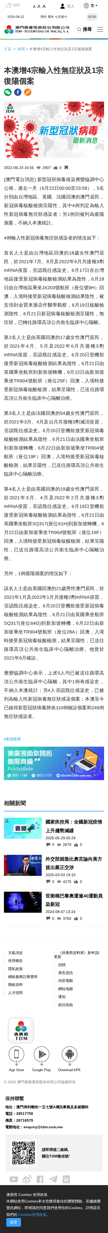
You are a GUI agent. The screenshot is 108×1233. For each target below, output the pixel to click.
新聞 (21, 49)
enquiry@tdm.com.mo (43, 1127)
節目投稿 (65, 1005)
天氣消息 (15, 953)
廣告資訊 (65, 973)
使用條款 (15, 961)
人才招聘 (15, 993)
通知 (62, 997)
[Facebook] (40, 1179)
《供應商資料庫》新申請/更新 (77, 955)
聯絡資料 (15, 984)
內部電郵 (65, 981)
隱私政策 (15, 969)
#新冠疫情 (12, 739)
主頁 (7, 49)
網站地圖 (65, 989)
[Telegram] (53, 1179)
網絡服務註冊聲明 (22, 977)
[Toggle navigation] (100, 29)
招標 (62, 965)
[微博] (27, 1179)
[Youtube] (14, 1179)
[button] (95, 5)
